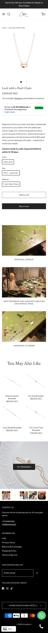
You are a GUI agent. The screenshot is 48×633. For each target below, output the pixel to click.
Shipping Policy (9, 551)
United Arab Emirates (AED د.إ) (23, 605)
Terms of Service (9, 555)
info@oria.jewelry (9, 524)
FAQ (4, 538)
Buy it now (24, 206)
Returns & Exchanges (12, 546)
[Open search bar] (9, 14)
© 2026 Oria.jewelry (24, 624)
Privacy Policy (8, 542)
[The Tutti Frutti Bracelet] (36, 413)
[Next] (42, 495)
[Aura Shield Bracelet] (12, 413)
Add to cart (24, 195)
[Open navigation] (3, 14)
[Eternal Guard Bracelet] (12, 381)
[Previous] (6, 495)
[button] (24, 55)
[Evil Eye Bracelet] (36, 381)
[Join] (37, 573)
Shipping (19, 98)
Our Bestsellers (24, 466)
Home (4, 28)
